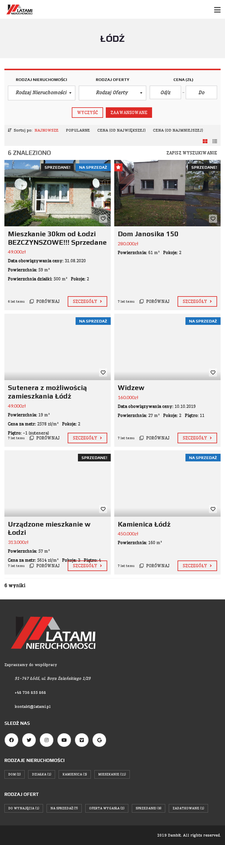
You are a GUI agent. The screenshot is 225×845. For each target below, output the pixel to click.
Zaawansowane (128, 112)
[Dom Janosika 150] (167, 193)
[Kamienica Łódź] (167, 483)
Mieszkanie (112, 774)
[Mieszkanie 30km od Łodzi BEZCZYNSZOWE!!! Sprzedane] (57, 193)
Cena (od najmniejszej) (178, 130)
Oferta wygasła (107, 808)
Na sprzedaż (64, 808)
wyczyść (87, 112)
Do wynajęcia (23, 808)
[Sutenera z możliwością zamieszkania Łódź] (57, 347)
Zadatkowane (188, 808)
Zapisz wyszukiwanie (191, 153)
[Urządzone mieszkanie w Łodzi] (57, 483)
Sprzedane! (148, 808)
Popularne (78, 130)
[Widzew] (167, 347)
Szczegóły (85, 301)
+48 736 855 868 (30, 692)
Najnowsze (47, 130)
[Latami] (17, 9)
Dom (14, 774)
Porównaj (47, 301)
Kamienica (74, 774)
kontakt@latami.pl (33, 706)
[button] (41, 93)
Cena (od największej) (121, 130)
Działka (41, 774)
